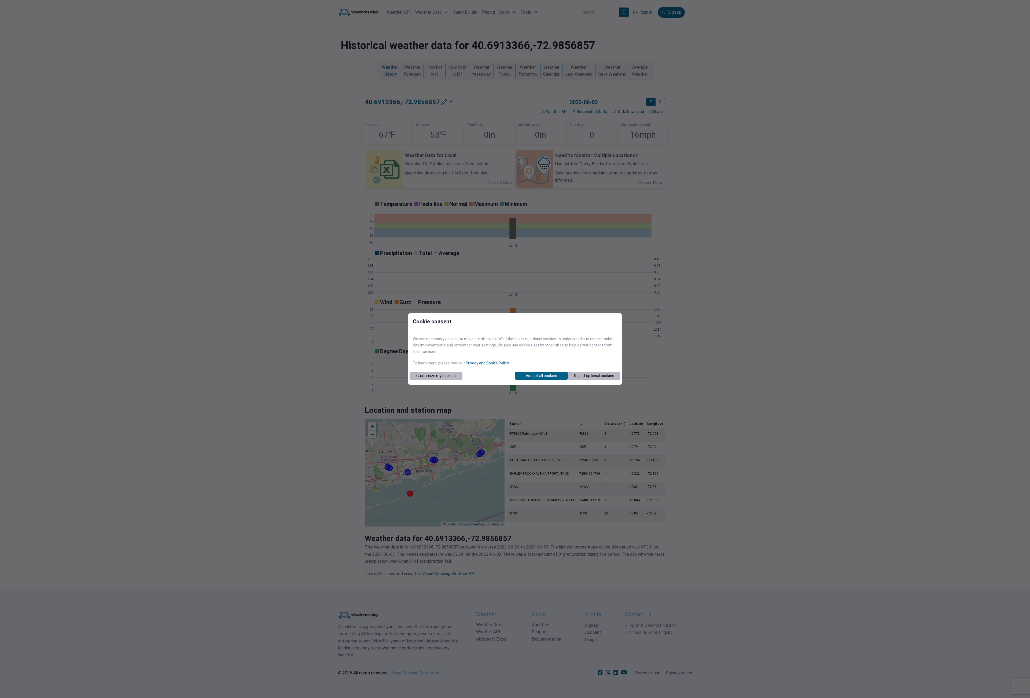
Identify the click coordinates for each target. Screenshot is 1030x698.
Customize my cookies (436, 376)
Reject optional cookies (594, 376)
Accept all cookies (541, 376)
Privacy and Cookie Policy (487, 363)
